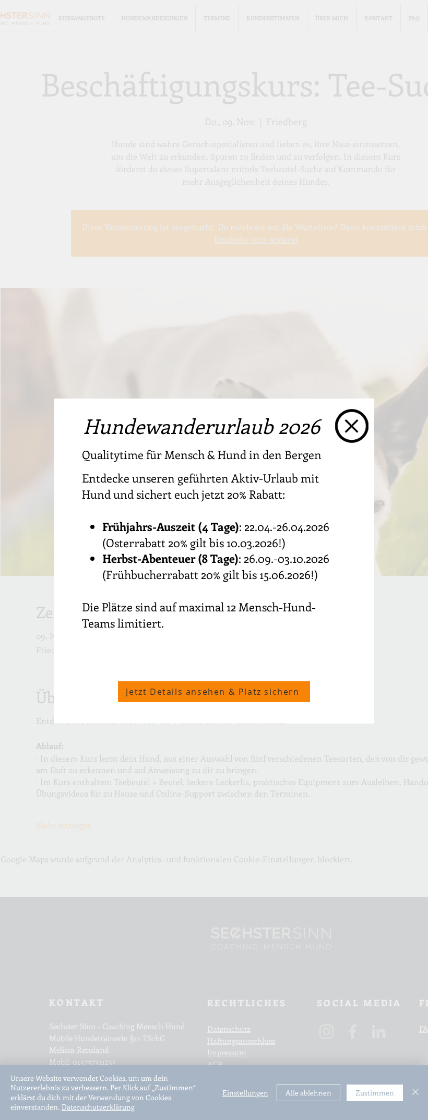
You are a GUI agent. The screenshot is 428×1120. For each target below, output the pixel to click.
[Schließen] (415, 1093)
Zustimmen (374, 1093)
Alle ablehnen (308, 1093)
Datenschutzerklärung (98, 1107)
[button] (351, 426)
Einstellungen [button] (245, 1093)
